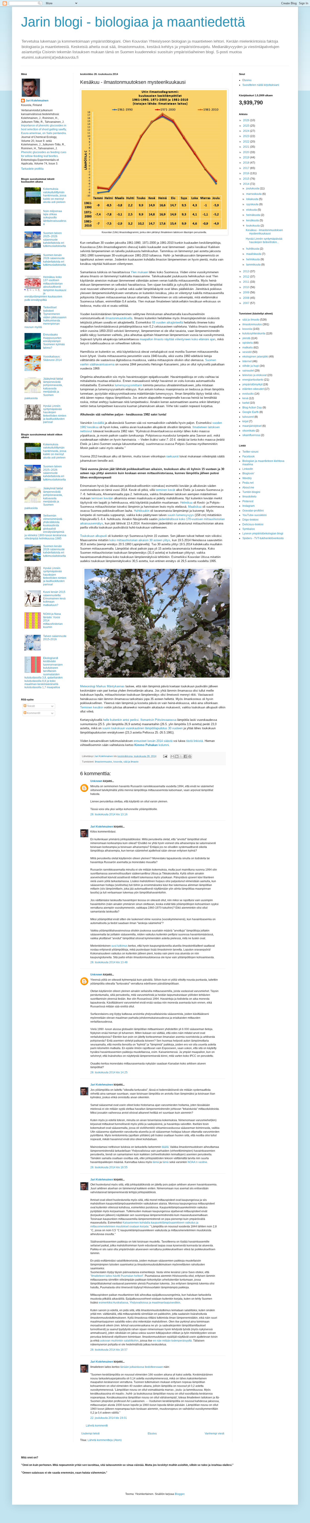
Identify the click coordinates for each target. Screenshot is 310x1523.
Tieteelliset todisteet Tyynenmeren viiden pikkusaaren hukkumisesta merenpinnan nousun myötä (45, 317)
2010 (246, 287)
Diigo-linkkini (250, 519)
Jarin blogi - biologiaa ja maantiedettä (133, 21)
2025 (246, 125)
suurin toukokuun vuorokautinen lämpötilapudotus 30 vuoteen (142, 728)
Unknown (96, 781)
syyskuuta (252, 204)
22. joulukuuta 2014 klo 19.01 (108, 1417)
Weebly (247, 478)
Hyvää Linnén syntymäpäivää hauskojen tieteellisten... (264, 240)
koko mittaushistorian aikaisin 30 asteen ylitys (139, 540)
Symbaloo (248, 529)
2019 (246, 157)
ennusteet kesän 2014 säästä (153, 741)
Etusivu (152, 1433)
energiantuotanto (252, 379)
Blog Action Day (252, 407)
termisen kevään (102, 498)
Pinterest (247, 501)
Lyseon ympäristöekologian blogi (262, 533)
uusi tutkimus (119, 945)
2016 (246, 173)
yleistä (246, 338)
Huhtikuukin (141, 510)
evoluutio (248, 393)
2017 (246, 168)
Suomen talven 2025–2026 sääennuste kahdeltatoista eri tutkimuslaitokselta (54, 240)
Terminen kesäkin (91, 707)
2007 (246, 303)
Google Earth (250, 412)
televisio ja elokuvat (254, 375)
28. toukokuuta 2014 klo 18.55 (109, 1167)
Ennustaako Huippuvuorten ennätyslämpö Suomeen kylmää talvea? (54, 341)
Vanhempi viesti (214, 1433)
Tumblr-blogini (251, 492)
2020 (246, 152)
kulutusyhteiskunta (253, 333)
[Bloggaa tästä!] (177, 756)
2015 (246, 178)
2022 (246, 141)
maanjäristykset (252, 425)
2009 (246, 292)
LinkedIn (247, 469)
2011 (246, 281)
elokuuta (252, 209)
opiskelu (247, 342)
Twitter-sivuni (250, 451)
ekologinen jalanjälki (255, 356)
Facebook (248, 456)
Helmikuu (186, 502)
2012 (246, 276)
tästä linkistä (194, 741)
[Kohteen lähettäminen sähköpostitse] (172, 756)
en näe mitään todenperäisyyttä (172, 1340)
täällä (165, 1147)
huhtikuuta (253, 248)
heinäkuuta (253, 215)
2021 (246, 146)
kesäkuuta (253, 220)
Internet (247, 361)
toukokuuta (253, 225)
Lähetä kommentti (97, 1425)
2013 (246, 271)
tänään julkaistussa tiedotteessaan (141, 1367)
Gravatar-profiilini (253, 510)
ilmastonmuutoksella (118, 318)
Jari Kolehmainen (101, 826)
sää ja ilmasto (130, 761)
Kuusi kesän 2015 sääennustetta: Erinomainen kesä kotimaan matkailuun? (54, 598)
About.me (248, 487)
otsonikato (248, 430)
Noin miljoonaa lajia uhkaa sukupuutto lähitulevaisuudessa (54, 218)
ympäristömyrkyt (252, 384)
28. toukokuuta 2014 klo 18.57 (109, 1349)
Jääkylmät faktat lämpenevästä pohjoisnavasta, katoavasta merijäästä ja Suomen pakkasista (44, 388)
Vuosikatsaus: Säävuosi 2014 (52, 358)
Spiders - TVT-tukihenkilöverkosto (263, 538)
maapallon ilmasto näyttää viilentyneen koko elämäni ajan (177, 339)
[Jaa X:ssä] (181, 756)
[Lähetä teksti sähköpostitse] (165, 756)
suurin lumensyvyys (180, 515)
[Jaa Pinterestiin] (189, 756)
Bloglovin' (248, 473)
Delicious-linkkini (252, 524)
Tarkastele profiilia (32, 168)
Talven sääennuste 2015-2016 (54, 638)
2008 (246, 297)
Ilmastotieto (249, 496)
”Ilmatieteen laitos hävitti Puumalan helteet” (116, 1275)
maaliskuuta (254, 254)
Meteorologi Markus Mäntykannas (102, 686)
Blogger (179, 1494)
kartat (245, 402)
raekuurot (172, 456)
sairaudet (248, 370)
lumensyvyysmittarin (128, 385)
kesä (245, 398)
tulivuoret (248, 416)
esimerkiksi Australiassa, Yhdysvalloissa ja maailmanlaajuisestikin (139, 1302)
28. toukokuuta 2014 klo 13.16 (109, 814)
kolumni (151, 745)
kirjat (245, 421)
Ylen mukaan (139, 272)
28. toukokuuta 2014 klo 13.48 (109, 962)
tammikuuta (253, 264)
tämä (156, 1162)
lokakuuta (252, 199)
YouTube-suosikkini (254, 515)
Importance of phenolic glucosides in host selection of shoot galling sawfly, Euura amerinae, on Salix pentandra (43, 129)
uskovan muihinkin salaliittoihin (119, 1340)
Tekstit (30, 706)
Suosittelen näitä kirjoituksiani (260, 85)
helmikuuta (253, 259)
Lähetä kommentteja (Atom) (105, 1440)
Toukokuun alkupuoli (93, 536)
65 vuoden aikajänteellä (167, 322)
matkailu (247, 347)
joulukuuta (253, 188)
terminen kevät (165, 490)
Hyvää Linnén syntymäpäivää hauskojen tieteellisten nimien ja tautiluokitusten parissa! (54, 414)
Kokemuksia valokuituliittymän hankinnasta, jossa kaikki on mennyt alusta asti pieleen (54, 195)
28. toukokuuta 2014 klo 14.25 (109, 1072)
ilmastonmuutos (103, 761)
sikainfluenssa (251, 435)
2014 (246, 184)
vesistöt (247, 352)
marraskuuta (254, 194)
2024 (246, 131)
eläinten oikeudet (253, 389)
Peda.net (247, 482)
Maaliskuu (195, 506)
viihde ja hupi (250, 365)
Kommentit (33, 713)
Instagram (248, 505)
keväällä (98, 423)
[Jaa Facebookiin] (185, 756)
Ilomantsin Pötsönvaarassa (158, 720)
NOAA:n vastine (197, 1162)
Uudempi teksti (90, 1433)
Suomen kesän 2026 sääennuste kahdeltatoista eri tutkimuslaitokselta (54, 259)
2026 (246, 120)
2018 (246, 162)
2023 (246, 136)
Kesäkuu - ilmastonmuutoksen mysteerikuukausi (264, 232)
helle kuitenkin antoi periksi (121, 720)
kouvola (117, 761)
